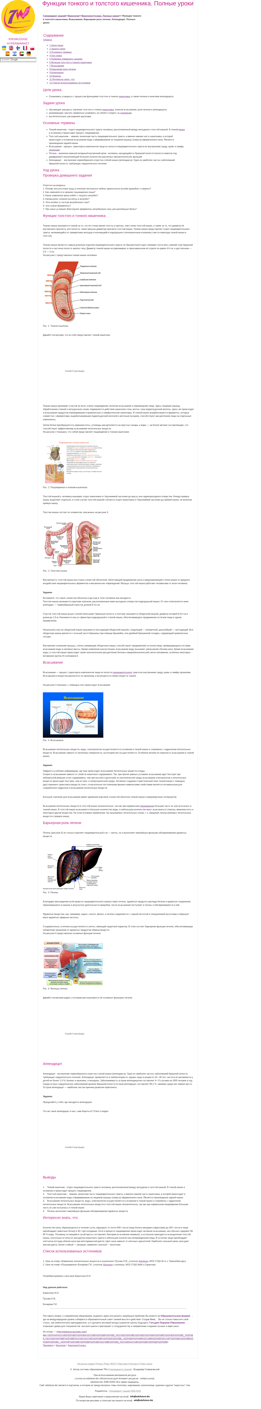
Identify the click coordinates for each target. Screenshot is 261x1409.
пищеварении (147, 806)
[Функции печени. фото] (73, 985)
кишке (182, 129)
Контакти (134, 1363)
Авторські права (85, 1363)
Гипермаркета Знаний (120, 1369)
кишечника (124, 96)
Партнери (123, 1363)
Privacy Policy (103, 1363)
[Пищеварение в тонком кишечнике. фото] (73, 484)
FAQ (113, 1363)
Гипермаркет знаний (54, 16)
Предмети (48, 1345)
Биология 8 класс (77, 1345)
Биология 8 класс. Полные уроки (100, 16)
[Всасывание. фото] (73, 737)
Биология (73, 16)
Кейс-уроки (146, 1363)
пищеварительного (122, 672)
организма (54, 150)
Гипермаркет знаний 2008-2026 (125, 1391)
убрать (47, 39)
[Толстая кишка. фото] (73, 567)
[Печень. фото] (73, 889)
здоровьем (125, 113)
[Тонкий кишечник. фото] (73, 322)
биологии (143, 1261)
